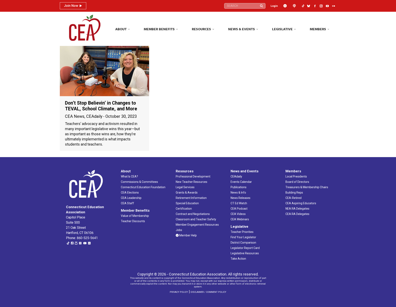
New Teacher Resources (191, 181)
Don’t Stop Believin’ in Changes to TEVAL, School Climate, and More (101, 106)
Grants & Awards (187, 192)
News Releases (240, 198)
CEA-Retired (293, 198)
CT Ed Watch (239, 203)
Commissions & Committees (139, 181)
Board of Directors (297, 181)
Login (274, 5)
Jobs (179, 230)
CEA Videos (238, 214)
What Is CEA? (129, 176)
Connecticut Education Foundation (143, 187)
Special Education (187, 203)
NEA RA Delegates (297, 208)
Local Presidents (296, 176)
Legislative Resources (245, 253)
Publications (238, 187)
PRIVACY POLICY (179, 292)
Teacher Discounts (133, 221)
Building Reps (294, 192)
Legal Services (185, 187)
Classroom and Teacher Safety (196, 219)
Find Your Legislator (243, 237)
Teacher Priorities (242, 231)
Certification (184, 208)
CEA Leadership (131, 198)
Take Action (238, 258)
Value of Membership (135, 215)
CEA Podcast (239, 208)
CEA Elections (130, 192)
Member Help (188, 235)
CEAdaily (94, 116)
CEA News (74, 116)
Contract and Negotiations (193, 214)
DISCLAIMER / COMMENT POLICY (208, 292)
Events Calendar (241, 181)
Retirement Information (191, 198)
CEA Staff (127, 203)
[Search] (261, 6)
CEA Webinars (240, 219)
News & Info (238, 192)
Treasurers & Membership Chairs (306, 187)
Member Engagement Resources (197, 224)
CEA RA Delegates (297, 214)
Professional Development (193, 176)
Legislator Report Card (245, 248)
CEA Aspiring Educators (300, 203)
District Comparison (243, 242)
